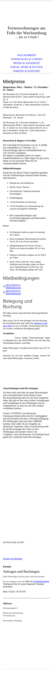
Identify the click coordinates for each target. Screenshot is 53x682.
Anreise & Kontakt (26, 71)
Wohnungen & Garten (26, 59)
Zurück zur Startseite (12, 558)
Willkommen (26, 55)
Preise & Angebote (26, 63)
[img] (26, 15)
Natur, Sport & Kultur (26, 67)
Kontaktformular (41, 581)
